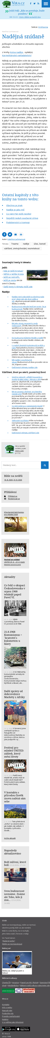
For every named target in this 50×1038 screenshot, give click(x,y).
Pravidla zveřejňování (11, 1016)
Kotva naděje (16, 52)
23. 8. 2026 (17, 480)
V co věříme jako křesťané (12, 1022)
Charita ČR (6, 982)
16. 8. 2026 (8, 480)
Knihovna (43, 27)
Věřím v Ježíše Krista (13, 274)
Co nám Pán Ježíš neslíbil (18, 213)
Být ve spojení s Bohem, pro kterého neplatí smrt (27, 392)
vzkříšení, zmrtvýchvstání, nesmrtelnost (22, 248)
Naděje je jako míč (15, 209)
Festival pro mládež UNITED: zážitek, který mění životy (14, 752)
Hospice (15, 982)
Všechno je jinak (14, 205)
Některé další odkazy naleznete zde (35, 985)
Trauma (14, 243)
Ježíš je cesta (9, 280)
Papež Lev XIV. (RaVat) (29, 982)
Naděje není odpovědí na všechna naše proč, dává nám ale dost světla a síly (28, 299)
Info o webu (7, 1007)
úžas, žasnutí (40, 243)
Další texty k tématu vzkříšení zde (25, 432)
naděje (26, 243)
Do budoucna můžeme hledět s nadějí (27, 337)
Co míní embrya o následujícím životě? (27, 406)
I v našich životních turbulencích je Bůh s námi (28, 346)
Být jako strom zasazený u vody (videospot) (25, 324)
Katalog (5, 1019)
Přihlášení (10, 492)
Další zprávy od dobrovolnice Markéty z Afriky (14, 694)
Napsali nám (7, 1010)
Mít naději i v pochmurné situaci (22, 361)
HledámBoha (13, 985)
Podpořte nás (7, 1013)
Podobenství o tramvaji (18, 222)
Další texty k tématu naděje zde (25, 367)
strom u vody (19, 451)
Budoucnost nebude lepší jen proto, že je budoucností (29, 307)
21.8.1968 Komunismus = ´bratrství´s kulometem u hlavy (13, 637)
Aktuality (9, 576)
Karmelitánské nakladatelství (16, 55)
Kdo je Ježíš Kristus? (13, 270)
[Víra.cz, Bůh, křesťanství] (13, 4)
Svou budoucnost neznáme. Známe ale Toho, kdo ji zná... (14, 895)
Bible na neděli (13, 475)
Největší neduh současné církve (22, 218)
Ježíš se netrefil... (11, 277)
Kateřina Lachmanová (10, 31)
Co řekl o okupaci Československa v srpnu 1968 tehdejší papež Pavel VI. (14, 591)
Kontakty (5, 1004)
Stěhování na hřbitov (20, 420)
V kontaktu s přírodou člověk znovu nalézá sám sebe (15, 797)
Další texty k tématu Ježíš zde (17, 286)
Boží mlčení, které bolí (15, 863)
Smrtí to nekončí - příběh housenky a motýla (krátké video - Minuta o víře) (27, 378)
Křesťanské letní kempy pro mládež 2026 (14, 513)
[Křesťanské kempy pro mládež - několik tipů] (15, 524)
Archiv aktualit (10, 838)
